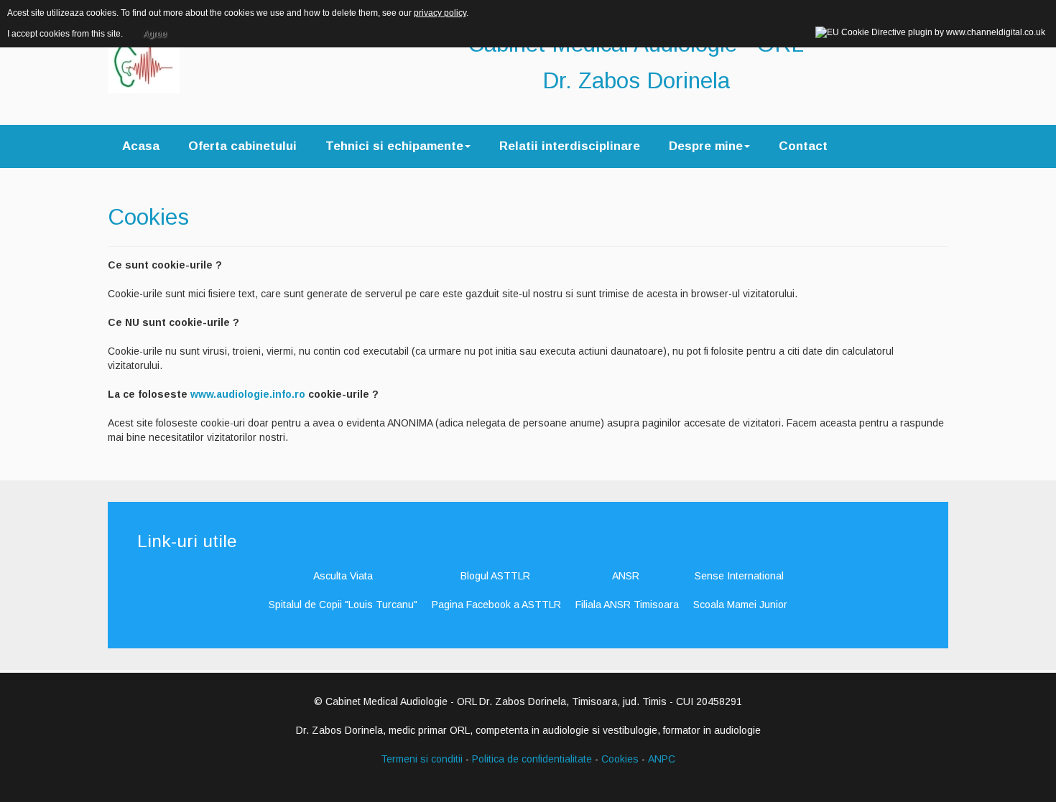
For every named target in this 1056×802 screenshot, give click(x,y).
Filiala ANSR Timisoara (627, 604)
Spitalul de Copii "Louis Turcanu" (343, 604)
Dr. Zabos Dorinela (636, 80)
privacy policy (440, 13)
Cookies (148, 217)
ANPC (661, 759)
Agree (155, 34)
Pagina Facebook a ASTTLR (496, 604)
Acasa (140, 146)
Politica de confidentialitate (532, 759)
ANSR (625, 576)
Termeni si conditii (422, 759)
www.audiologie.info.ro (247, 394)
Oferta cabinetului (242, 146)
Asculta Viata (343, 576)
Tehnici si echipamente (394, 146)
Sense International (739, 576)
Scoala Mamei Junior (740, 604)
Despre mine (706, 146)
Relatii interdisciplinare (569, 146)
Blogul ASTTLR (495, 576)
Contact (803, 146)
